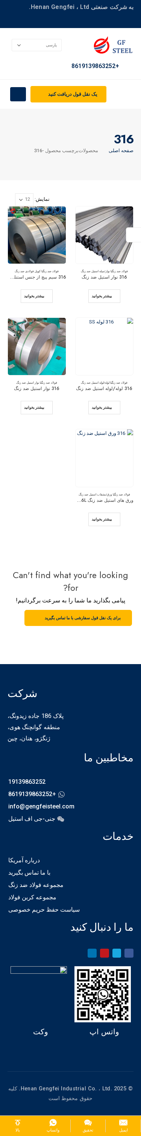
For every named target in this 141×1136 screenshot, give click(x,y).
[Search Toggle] (131, 94)
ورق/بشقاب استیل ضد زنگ (95, 494)
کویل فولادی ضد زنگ (28, 271)
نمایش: (42, 199)
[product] (104, 235)
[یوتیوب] (104, 953)
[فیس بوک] (128, 953)
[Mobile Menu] (18, 94)
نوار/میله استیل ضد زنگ (95, 271)
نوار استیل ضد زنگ (27, 382)
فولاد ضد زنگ (120, 271)
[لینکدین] (92, 953)
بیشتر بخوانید (102, 296)
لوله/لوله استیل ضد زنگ (95, 382)
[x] (116, 953)
